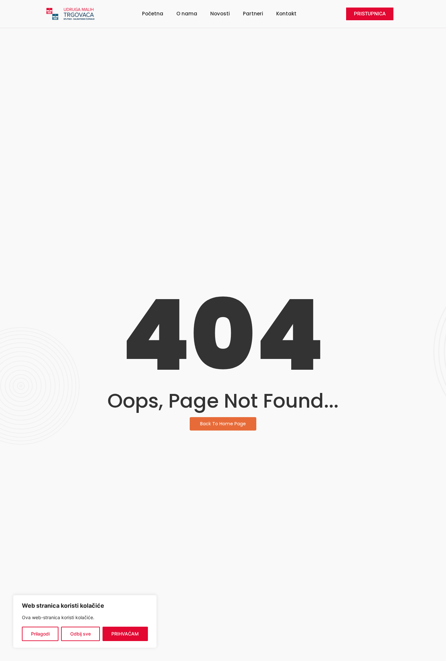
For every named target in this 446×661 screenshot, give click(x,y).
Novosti (220, 13)
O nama (186, 13)
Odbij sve (80, 633)
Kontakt (286, 13)
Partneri (253, 13)
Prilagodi (40, 633)
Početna (152, 13)
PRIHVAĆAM (125, 633)
